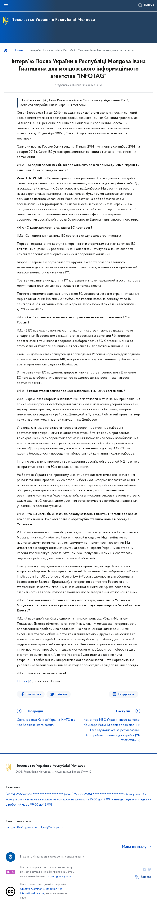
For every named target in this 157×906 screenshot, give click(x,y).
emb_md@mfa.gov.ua (19, 827)
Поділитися (33, 694)
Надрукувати (126, 694)
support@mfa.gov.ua (58, 876)
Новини (18, 50)
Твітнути (61, 694)
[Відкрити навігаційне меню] (6, 6)
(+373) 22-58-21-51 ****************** (35, 794)
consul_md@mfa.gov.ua (49, 827)
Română (146, 876)
